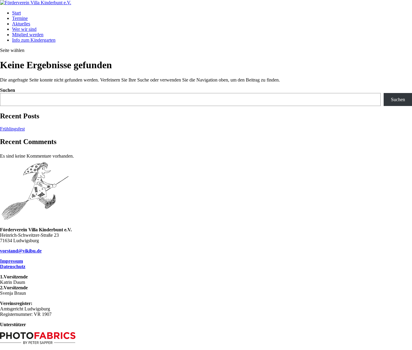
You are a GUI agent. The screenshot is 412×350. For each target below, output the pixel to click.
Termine (20, 18)
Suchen (7, 90)
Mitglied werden (27, 34)
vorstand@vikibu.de (21, 250)
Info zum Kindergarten (33, 40)
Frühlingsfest (12, 128)
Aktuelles (21, 23)
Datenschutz (12, 266)
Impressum (11, 261)
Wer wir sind (24, 29)
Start (16, 12)
